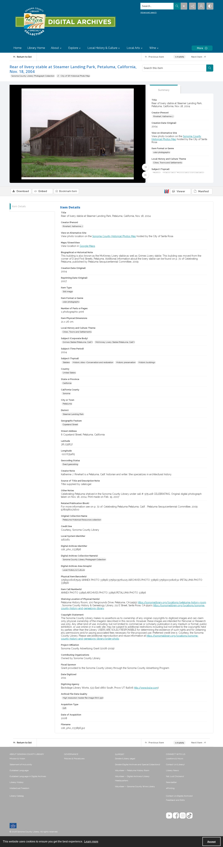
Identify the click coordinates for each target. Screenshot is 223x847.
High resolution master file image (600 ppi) (83, 698)
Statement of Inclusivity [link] (21, 764)
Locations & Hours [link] (174, 758)
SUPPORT (119, 754)
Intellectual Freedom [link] (19, 788)
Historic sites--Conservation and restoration (93, 362)
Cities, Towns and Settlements (167, 162)
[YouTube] (169, 815)
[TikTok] (189, 815)
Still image (68, 291)
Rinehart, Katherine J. (163, 116)
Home (17, 48)
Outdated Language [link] (19, 770)
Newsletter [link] (171, 782)
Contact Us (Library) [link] (175, 764)
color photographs (161, 152)
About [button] (55, 48)
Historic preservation (126, 362)
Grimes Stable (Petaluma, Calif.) (78, 342)
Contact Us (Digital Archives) (179, 796)
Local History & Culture (74, 570)
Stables (66, 362)
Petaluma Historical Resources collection (82, 519)
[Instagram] (183, 815)
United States (69, 372)
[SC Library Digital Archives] (65, 21)
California (67, 383)
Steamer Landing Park (73, 414)
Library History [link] (17, 782)
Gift (64, 708)
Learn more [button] (91, 841)
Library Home (36, 48)
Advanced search (148, 12)
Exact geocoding (70, 464)
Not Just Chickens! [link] (175, 776)
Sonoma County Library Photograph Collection (32, 76)
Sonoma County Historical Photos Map (114, 236)
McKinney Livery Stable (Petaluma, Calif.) (114, 342)
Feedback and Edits (175, 800)
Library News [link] (172, 770)
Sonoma (66, 393)
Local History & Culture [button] (102, 48)
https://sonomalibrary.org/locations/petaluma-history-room (172, 602)
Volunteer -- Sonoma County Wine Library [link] (135, 786)
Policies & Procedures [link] (74, 758)
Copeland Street (70, 424)
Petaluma (67, 403)
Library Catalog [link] (17, 796)
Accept (211, 841)
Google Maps (87, 246)
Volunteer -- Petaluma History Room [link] (132, 770)
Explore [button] (73, 48)
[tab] (163, 89)
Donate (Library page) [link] (125, 758)
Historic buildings (147, 362)
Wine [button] (152, 48)
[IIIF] (166, 191)
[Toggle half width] (145, 174)
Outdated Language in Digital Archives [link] (28, 776)
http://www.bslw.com (146, 687)
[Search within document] (209, 68)
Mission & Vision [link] (17, 758)
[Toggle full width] (145, 167)
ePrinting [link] (170, 788)
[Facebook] (176, 815)
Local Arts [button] (133, 48)
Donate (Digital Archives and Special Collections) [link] (137, 764)
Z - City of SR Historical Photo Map (73, 76)
